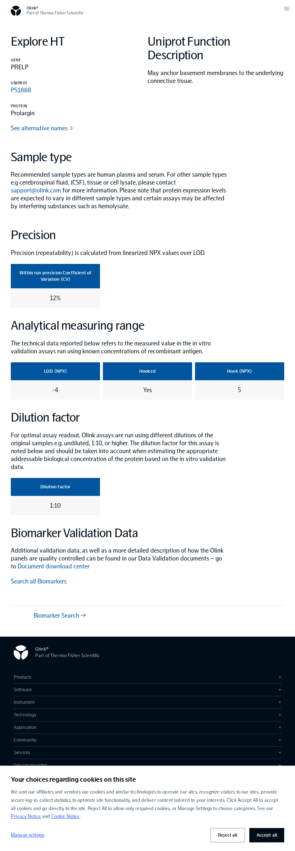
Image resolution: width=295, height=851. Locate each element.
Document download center (54, 566)
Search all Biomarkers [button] (39, 581)
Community (147, 740)
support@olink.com (36, 190)
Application (147, 727)
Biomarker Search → (59, 615)
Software (147, 690)
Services (147, 752)
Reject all (227, 835)
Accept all (267, 835)
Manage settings (27, 835)
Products (147, 677)
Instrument (147, 702)
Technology (147, 715)
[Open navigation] (286, 8)
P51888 (21, 90)
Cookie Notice (65, 816)
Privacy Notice (26, 816)
